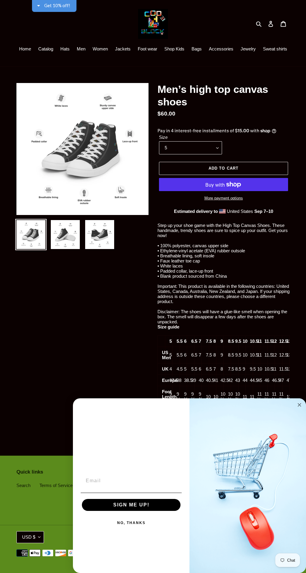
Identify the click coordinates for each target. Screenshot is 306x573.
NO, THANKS (131, 523)
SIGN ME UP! (131, 504)
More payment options (223, 198)
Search (23, 485)
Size (163, 137)
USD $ (28, 537)
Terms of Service (56, 485)
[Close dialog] (299, 404)
